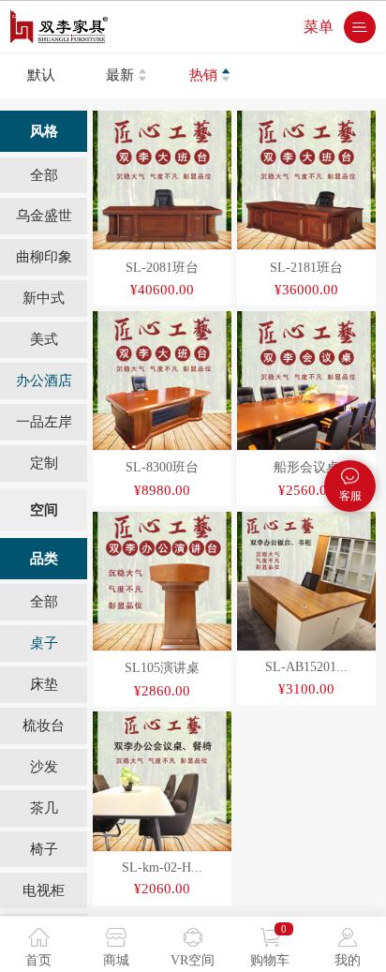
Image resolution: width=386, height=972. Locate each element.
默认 (41, 74)
